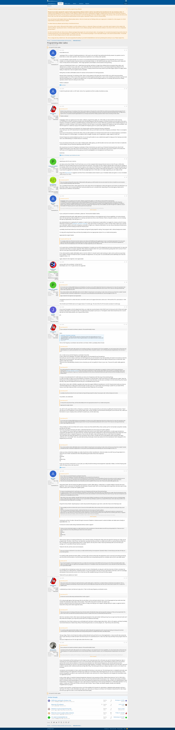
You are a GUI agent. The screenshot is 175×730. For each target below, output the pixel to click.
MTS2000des (53, 184)
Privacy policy (120, 728)
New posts (49, 5)
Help (125, 728)
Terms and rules (113, 728)
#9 (126, 307)
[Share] (125, 50)
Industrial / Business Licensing (80, 223)
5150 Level (56, 655)
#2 (126, 88)
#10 (126, 324)
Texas (57, 172)
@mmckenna (68, 172)
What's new (67, 3)
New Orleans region (54, 321)
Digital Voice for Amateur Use (68, 701)
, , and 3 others (70, 155)
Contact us (106, 728)
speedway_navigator (55, 714)
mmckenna (53, 113)
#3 (126, 106)
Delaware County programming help (61, 708)
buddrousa (53, 269)
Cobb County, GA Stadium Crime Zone (53, 192)
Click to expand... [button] (93, 209)
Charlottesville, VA (54, 64)
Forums (60, 3)
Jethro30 (53, 701)
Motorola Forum (63, 705)
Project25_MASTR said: (65, 239)
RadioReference (52, 3)
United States (55, 119)
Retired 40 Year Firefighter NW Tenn (53, 278)
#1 (126, 50)
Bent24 (52, 710)
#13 (126, 642)
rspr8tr (52, 705)
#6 (126, 196)
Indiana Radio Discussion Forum (66, 710)
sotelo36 (53, 718)
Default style (51, 728)
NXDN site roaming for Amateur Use (61, 700)
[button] (57, 3)
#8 (126, 282)
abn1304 (50, 45)
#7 (126, 262)
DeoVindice (53, 649)
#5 (126, 177)
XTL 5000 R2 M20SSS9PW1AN (59, 717)
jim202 (53, 314)
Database (81, 3)
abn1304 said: (63, 109)
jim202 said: (62, 560)
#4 (126, 158)
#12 (126, 578)
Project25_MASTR (53, 166)
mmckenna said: (63, 180)
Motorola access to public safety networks (62, 713)
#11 (126, 471)
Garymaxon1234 (121, 709)
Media (74, 3)
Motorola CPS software (57, 704)
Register (87, 3)
